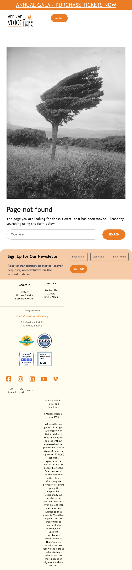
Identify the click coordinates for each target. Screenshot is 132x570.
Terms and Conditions (53, 405)
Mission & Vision (24, 295)
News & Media (50, 296)
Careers (51, 293)
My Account (12, 390)
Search (114, 234)
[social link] (9, 379)
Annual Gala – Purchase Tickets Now (66, 4)
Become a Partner (24, 298)
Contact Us (51, 290)
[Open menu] (59, 18)
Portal (30, 390)
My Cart (22, 390)
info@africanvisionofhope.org (32, 316)
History (25, 291)
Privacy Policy (52, 400)
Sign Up (79, 269)
